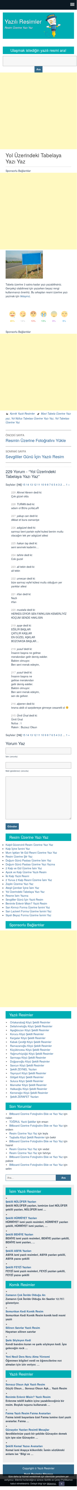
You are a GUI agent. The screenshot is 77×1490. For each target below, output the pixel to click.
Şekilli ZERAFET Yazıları (24, 1096)
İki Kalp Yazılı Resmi (17, 876)
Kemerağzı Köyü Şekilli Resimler (29, 1093)
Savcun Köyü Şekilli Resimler (27, 1065)
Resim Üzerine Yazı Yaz (23, 1133)
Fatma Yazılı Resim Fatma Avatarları (28, 1413)
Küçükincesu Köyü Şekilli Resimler (30, 1050)
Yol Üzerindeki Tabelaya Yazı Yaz (25, 892)
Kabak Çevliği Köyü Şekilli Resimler (30, 1042)
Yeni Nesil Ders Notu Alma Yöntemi (28, 1356)
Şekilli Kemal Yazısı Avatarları (24, 1446)
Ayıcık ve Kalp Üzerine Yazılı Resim (26, 872)
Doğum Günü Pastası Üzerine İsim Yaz (28, 860)
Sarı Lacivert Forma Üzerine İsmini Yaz (28, 911)
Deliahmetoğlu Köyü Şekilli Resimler (31, 1026)
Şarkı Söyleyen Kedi (18, 1340)
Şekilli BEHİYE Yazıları (19, 1234)
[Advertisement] (38, 110)
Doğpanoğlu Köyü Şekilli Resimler (30, 1061)
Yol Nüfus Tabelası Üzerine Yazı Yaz (32, 418)
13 (31, 484)
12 (35, 484)
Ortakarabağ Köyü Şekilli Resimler (30, 1022)
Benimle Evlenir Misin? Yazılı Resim (26, 903)
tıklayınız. (51, 1483)
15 (23, 484)
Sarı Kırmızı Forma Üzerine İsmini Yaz (28, 907)
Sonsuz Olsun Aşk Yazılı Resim (25, 1384)
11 (38, 484)
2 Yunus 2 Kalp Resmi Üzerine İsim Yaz (29, 880)
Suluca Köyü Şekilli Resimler (26, 1081)
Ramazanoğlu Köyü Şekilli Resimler (31, 1046)
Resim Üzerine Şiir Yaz (19, 856)
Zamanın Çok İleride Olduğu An (25, 1295)
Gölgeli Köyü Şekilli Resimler (27, 1077)
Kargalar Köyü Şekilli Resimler (27, 1038)
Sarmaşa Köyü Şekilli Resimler (28, 1057)
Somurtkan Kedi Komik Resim (24, 1311)
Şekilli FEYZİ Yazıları (18, 1267)
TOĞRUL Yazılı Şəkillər (22, 1121)
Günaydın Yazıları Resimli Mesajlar (27, 1429)
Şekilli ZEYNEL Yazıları (23, 1069)
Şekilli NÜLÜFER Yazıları (21, 1201)
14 (27, 484)
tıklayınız (25, 296)
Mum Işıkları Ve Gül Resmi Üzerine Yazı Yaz (31, 852)
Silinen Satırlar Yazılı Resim (23, 1328)
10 (42, 484)
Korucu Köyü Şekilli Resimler (27, 1034)
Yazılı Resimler (23, 21)
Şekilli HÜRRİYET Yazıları (21, 1218)
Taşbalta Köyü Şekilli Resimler (27, 1137)
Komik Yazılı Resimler (22, 413)
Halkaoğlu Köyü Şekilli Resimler (28, 1089)
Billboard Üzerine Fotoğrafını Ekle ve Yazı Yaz (36, 1114)
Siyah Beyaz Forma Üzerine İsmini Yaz (28, 915)
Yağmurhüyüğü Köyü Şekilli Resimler (31, 1053)
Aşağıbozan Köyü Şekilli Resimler (29, 1030)
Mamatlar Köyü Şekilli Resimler (28, 1085)
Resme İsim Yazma (17, 895)
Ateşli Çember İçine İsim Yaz (22, 888)
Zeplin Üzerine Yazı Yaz (19, 884)
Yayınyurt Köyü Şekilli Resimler (28, 1073)
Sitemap (48, 1474)
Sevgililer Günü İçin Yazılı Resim (24, 899)
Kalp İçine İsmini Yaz (18, 848)
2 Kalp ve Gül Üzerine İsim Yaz (24, 868)
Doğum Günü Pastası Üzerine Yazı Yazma (30, 864)
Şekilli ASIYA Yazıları (18, 1251)
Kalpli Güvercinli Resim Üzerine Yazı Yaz (29, 845)
